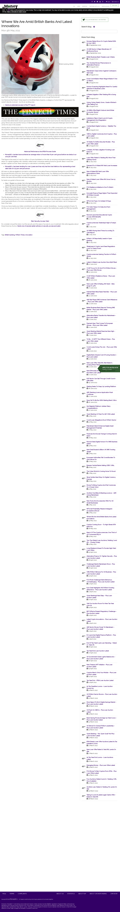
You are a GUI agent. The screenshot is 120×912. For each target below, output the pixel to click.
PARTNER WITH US (95, 6)
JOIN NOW (114, 5)
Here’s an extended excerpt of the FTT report (20, 105)
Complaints (22, 894)
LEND (78, 6)
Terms (12, 894)
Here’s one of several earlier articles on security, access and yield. (39, 226)
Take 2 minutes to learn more (16, 12)
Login (108, 1)
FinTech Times (20, 235)
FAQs (4, 894)
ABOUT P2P (82, 894)
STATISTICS (71, 894)
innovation (28, 235)
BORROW (84, 6)
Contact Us (116, 1)
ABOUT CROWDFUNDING (98, 894)
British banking (10, 235)
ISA (74, 6)
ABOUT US (60, 894)
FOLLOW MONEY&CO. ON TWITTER (95, 19)
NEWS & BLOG (106, 6)
